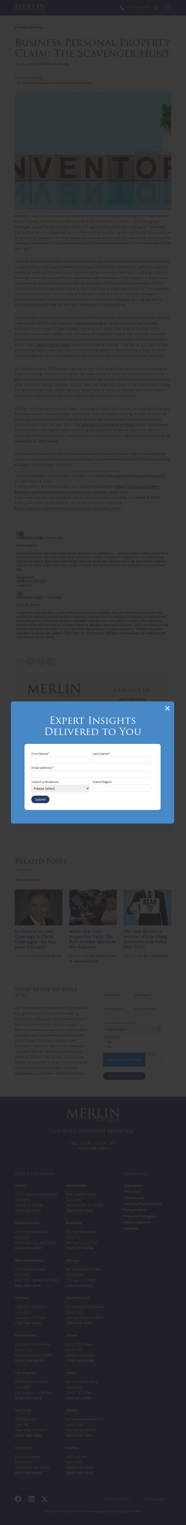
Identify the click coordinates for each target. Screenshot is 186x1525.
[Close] (167, 708)
